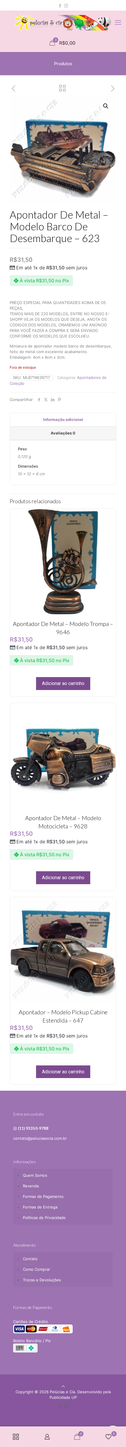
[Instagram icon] (66, 6)
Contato (30, 1258)
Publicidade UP (63, 1397)
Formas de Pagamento (43, 1196)
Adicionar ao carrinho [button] (63, 683)
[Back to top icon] (63, 1386)
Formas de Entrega (40, 1207)
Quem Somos (35, 1175)
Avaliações (63, 433)
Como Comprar (36, 1269)
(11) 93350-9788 (33, 1128)
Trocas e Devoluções (42, 1280)
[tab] (63, 420)
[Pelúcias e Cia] (63, 22)
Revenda (31, 1186)
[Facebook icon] (60, 6)
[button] (106, 106)
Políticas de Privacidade (44, 1217)
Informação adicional (63, 419)
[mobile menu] (118, 22)
